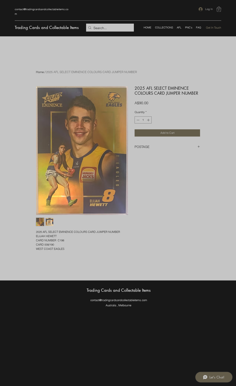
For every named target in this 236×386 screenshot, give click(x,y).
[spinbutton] (143, 120)
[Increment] (148, 120)
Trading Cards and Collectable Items (47, 27)
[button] (219, 9)
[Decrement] (137, 120)
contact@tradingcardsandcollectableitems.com (118, 300)
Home (40, 72)
